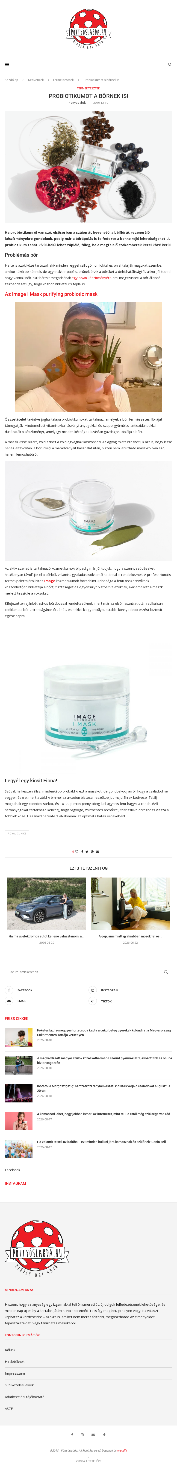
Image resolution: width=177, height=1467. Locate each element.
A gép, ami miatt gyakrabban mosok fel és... (130, 936)
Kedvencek (36, 80)
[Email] (93, 1434)
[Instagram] (82, 1434)
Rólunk (10, 1349)
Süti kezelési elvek (19, 1385)
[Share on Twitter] (87, 851)
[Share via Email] (97, 851)
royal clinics (17, 833)
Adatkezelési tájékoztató (24, 1396)
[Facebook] (72, 1434)
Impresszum (15, 1373)
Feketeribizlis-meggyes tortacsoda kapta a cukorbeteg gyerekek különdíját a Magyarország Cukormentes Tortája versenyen (104, 1032)
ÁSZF (9, 1408)
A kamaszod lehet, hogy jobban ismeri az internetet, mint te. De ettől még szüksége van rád (103, 1114)
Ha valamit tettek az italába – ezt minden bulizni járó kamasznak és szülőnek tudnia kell (101, 1142)
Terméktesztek (63, 80)
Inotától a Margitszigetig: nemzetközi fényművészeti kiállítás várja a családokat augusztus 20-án (103, 1088)
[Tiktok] (104, 1434)
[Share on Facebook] (82, 851)
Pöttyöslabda (77, 103)
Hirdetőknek (14, 1361)
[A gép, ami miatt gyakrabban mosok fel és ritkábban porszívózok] (130, 904)
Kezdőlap (11, 80)
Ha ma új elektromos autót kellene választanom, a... (47, 936)
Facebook (12, 1169)
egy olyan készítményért (91, 277)
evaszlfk (122, 1450)
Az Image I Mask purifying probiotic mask (51, 294)
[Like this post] (76, 851)
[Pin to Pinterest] (92, 851)
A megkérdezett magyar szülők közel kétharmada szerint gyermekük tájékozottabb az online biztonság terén (104, 1060)
